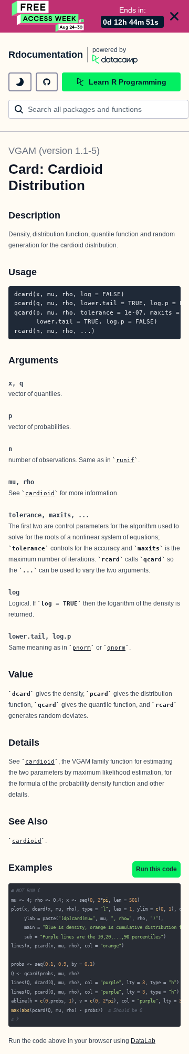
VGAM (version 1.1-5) (54, 150)
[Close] (174, 16)
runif (125, 460)
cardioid (40, 493)
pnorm (81, 647)
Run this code (156, 869)
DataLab (143, 1041)
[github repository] (47, 81)
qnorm (116, 647)
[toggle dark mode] (20, 81)
